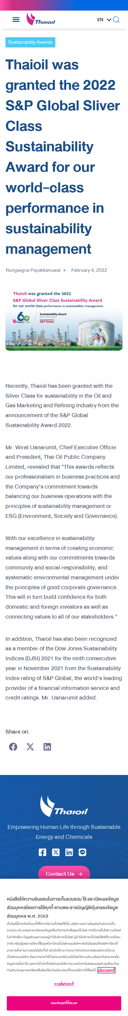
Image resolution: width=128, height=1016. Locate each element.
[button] (16, 19)
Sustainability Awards (30, 42)
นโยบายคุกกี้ (106, 970)
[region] (64, 947)
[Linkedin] (69, 852)
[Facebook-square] (42, 852)
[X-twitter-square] (55, 852)
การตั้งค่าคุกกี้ (63, 984)
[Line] (82, 852)
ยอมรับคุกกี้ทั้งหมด (64, 1003)
